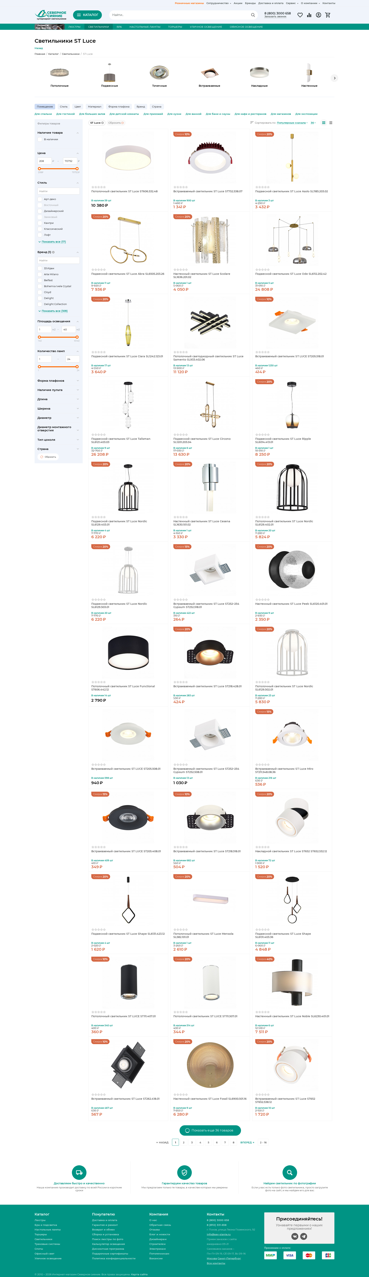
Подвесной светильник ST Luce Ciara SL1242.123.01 (127, 356)
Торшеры (41, 1234)
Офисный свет (44, 1253)
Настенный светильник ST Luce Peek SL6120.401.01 (291, 604)
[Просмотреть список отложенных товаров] (300, 17)
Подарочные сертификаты (110, 1253)
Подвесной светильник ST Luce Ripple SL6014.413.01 (283, 440)
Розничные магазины (189, 3)
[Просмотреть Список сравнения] (309, 17)
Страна (156, 106)
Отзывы (154, 1229)
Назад (39, 48)
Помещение (45, 106)
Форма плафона (119, 106)
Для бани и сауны (218, 113)
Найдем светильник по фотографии (289, 1183)
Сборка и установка (105, 1234)
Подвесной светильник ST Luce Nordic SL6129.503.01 (119, 605)
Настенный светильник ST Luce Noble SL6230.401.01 (292, 1016)
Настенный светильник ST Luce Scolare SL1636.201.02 (201, 275)
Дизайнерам (157, 1239)
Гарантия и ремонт (105, 1224)
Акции (238, 3)
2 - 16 (263, 1142)
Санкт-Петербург (229, 1258)
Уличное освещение (48, 1258)
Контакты (328, 3)
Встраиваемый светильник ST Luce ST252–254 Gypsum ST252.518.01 (206, 605)
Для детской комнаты (124, 113)
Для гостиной (65, 113)
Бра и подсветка (46, 1224)
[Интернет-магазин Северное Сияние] (50, 14)
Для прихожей (153, 113)
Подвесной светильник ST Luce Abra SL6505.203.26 (127, 274)
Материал (94, 106)
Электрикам (157, 1248)
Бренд (141, 106)
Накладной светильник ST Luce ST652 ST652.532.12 (291, 851)
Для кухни (174, 113)
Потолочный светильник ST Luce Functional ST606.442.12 (123, 688)
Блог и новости (159, 1234)
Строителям (157, 1243)
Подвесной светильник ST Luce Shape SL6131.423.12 (128, 933)
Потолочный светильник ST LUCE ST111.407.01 (123, 1016)
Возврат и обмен (103, 1229)
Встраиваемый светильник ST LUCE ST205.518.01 (289, 356)
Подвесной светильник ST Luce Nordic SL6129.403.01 (119, 523)
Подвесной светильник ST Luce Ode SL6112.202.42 (290, 274)
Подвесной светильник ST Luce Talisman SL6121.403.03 (120, 440)
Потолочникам (159, 1253)
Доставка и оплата (270, 3)
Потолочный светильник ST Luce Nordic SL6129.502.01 (284, 688)
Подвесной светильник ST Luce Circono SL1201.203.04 (202, 440)
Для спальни (43, 113)
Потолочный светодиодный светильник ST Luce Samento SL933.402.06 (208, 358)
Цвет (78, 106)
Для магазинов (281, 113)
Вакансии (156, 1258)
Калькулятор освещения (108, 1243)
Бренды (250, 3)
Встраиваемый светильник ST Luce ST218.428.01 (207, 686)
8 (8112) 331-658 (216, 1224)
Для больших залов (92, 113)
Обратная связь (160, 1224)
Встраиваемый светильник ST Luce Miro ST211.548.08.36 (284, 770)
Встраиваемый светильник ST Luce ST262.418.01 (125, 1098)
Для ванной (193, 113)
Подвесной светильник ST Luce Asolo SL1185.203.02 (291, 191)
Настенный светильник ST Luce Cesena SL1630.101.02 (201, 523)
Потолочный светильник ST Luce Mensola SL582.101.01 (203, 935)
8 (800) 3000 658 (277, 13)
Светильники (43, 1239)
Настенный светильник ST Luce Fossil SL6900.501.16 (210, 1098)
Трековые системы (47, 1243)
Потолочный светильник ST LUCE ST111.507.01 (205, 1016)
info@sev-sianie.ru (219, 1234)
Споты (39, 1248)
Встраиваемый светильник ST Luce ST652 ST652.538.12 (285, 1100)
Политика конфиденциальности (113, 1258)
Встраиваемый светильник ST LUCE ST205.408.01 (126, 851)
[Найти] (253, 15)
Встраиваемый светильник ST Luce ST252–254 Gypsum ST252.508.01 (206, 770)
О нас (153, 1220)
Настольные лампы (48, 1229)
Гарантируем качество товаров (184, 1183)
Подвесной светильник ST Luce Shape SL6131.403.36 (283, 935)
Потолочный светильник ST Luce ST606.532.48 (124, 191)
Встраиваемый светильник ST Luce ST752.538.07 (208, 191)
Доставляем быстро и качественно (79, 1183)
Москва (212, 1258)
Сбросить (114, 122)
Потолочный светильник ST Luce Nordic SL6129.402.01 (284, 523)
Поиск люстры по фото (107, 1239)
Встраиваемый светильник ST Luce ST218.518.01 (207, 851)
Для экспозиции (306, 113)
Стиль (63, 106)
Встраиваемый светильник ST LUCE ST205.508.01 (125, 769)
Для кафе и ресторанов (250, 113)
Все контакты (216, 1263)
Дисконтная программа (108, 1248)
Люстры (40, 1220)
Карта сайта (139, 1274)
